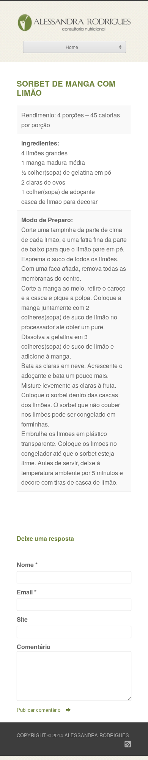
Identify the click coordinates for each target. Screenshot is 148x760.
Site (22, 619)
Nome (27, 564)
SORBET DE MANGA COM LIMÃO (66, 88)
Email (26, 592)
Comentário (33, 646)
